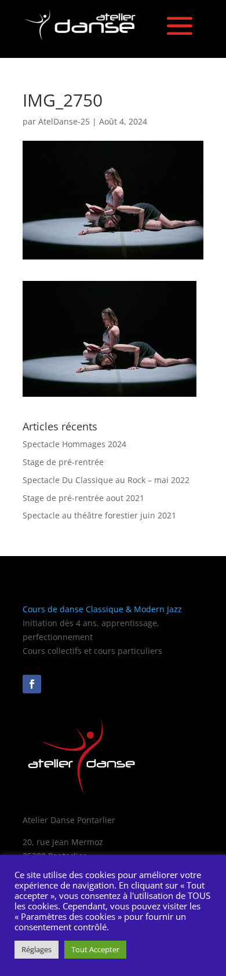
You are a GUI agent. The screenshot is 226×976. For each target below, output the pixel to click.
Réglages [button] (36, 949)
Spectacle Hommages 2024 (74, 443)
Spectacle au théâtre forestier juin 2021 (99, 515)
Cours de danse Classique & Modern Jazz (102, 609)
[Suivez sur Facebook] (32, 684)
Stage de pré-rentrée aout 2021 (83, 497)
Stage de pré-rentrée (64, 461)
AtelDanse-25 (64, 121)
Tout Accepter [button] (95, 949)
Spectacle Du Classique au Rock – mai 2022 (106, 479)
